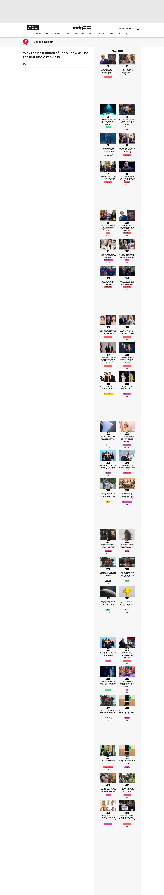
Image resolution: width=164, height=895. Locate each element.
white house (108, 77)
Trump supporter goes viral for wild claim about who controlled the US (108, 496)
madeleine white (108, 393)
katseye (108, 472)
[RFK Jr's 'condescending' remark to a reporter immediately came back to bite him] (127, 243)
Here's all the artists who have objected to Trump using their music (108, 331)
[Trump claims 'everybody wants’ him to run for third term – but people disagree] (108, 270)
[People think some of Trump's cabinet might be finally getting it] (127, 270)
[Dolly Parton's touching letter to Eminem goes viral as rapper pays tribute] (108, 534)
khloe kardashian (127, 501)
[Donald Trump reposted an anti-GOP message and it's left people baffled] (108, 347)
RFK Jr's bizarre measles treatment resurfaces (108, 761)
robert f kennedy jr (108, 767)
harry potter (127, 795)
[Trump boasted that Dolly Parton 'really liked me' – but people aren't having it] (127, 319)
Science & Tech (79, 34)
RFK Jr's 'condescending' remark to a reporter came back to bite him (127, 255)
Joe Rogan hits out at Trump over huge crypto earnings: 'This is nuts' (127, 178)
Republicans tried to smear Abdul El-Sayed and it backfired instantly (127, 817)
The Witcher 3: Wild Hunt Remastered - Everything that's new (108, 573)
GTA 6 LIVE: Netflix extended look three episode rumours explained (127, 71)
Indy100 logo (82, 28)
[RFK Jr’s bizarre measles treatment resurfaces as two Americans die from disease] (108, 750)
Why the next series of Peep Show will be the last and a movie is (55, 55)
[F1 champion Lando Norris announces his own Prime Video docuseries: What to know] (108, 884)
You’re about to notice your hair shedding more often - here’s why (127, 546)
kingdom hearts (108, 155)
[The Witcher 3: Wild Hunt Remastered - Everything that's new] (108, 561)
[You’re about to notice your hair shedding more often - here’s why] (127, 534)
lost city (108, 690)
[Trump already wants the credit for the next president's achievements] (127, 138)
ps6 (108, 445)
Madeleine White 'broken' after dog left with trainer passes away (108, 388)
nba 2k (127, 580)
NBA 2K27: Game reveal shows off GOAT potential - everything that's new (127, 574)
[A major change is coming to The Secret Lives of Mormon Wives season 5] (127, 671)
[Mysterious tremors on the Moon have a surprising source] (108, 591)
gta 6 (127, 77)
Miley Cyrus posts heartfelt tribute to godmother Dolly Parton (127, 388)
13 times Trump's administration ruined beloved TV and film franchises (108, 71)
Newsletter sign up (128, 28)
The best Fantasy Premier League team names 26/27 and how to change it (127, 122)
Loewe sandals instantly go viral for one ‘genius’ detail (127, 712)
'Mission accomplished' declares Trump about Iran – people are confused (127, 360)
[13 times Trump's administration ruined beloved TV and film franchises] (108, 58)
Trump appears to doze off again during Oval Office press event (108, 178)
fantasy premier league (127, 126)
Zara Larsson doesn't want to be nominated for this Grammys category (127, 439)
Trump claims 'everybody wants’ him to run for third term (108, 282)
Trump (67, 34)
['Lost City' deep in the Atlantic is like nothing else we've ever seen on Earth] (108, 671)
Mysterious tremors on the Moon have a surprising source (108, 603)
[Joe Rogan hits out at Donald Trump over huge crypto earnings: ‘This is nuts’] (127, 166)
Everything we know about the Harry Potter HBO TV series (127, 789)
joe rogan (127, 182)
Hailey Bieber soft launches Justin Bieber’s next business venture (108, 789)
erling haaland (108, 824)
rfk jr (108, 232)
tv (127, 690)
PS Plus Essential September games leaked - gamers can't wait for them (127, 604)
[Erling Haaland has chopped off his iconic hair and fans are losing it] (108, 805)
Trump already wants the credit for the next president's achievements (127, 150)
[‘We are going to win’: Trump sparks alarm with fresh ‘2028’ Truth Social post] (108, 856)
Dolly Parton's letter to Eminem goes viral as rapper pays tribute (108, 546)
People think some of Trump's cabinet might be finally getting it (127, 282)
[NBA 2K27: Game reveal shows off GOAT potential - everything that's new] (127, 561)
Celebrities (100, 34)
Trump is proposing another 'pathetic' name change (127, 467)
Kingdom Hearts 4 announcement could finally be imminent (108, 149)
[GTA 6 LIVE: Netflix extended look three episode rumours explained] (127, 58)
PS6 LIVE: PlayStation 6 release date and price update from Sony (108, 438)
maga (108, 501)
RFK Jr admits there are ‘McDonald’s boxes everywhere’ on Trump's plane (108, 228)
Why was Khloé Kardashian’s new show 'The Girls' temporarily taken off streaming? (127, 496)
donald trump (127, 155)
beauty (127, 551)
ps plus (127, 609)
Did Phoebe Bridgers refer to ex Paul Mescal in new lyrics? (108, 255)
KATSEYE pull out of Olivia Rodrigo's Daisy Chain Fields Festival (108, 467)
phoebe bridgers (108, 259)
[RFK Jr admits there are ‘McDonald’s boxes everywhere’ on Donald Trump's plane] (108, 215)
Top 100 (38, 34)
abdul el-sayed (127, 824)
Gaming (57, 34)
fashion (127, 717)
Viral (90, 34)
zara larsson (127, 445)
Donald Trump (108, 337)
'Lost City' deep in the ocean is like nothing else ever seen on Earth (108, 683)
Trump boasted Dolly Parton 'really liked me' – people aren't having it (127, 331)
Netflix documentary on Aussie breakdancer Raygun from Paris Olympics (108, 122)
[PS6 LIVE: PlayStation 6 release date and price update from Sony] (108, 426)
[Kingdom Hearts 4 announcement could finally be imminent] (108, 138)
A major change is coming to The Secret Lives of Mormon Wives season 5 (127, 684)
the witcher (108, 580)
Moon (108, 609)
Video (111, 34)
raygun (108, 126)
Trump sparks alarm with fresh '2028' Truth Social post (108, 868)
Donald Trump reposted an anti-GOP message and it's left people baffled (108, 360)
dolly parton (127, 393)
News (48, 34)
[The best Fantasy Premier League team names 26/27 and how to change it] (127, 109)
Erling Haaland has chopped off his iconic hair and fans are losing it (108, 818)
